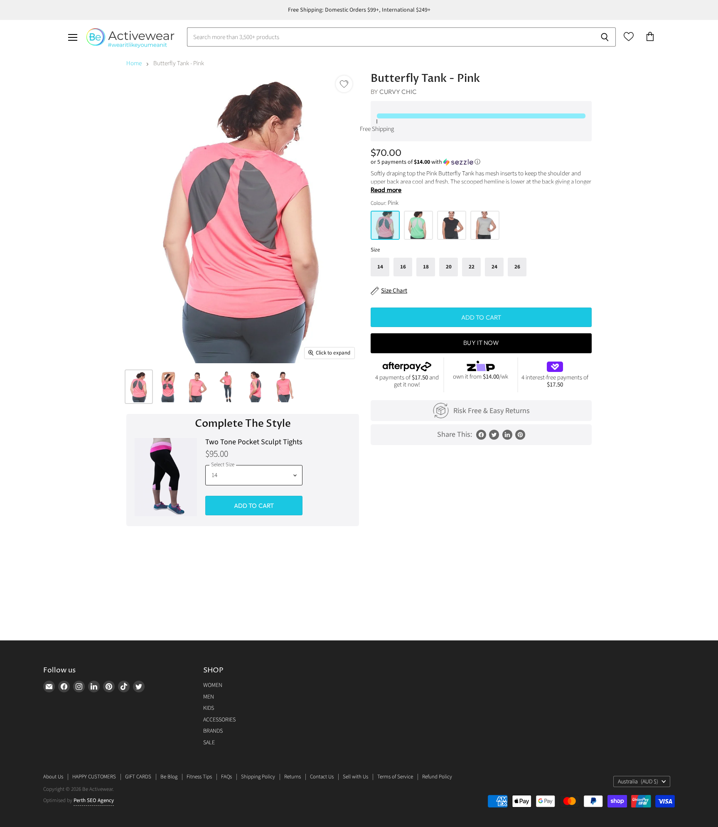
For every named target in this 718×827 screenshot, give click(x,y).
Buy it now (481, 343)
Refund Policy (437, 776)
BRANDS (213, 731)
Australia (638, 782)
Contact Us (322, 776)
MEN (208, 697)
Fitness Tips (199, 776)
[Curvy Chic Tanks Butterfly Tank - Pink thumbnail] (138, 386)
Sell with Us (355, 776)
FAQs (226, 776)
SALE (209, 742)
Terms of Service (395, 776)
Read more (386, 189)
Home (134, 63)
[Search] (605, 37)
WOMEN (212, 685)
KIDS (208, 708)
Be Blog (168, 776)
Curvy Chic (397, 92)
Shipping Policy (258, 776)
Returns (292, 776)
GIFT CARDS (138, 776)
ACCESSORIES (219, 720)
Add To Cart (254, 505)
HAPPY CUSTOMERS (94, 776)
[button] (481, 162)
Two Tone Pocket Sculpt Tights (253, 442)
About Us (53, 776)
